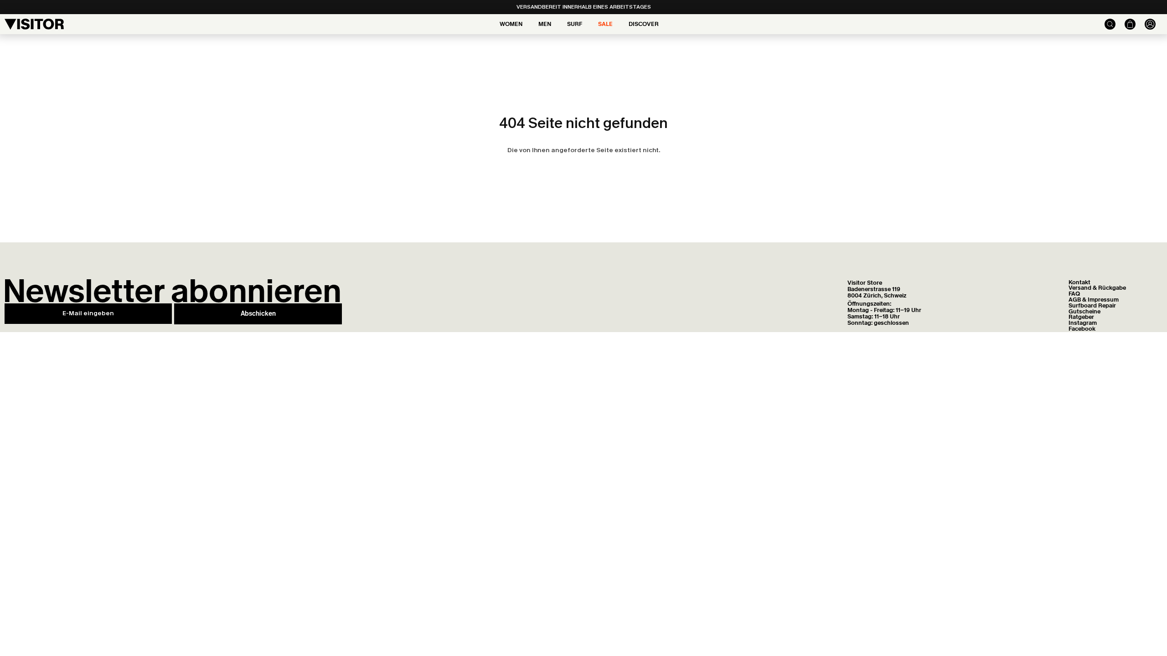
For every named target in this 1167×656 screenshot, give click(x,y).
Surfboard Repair (1092, 305)
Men (544, 24)
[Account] (1146, 24)
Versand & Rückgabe (1097, 288)
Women (511, 24)
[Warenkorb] (1125, 24)
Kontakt (1079, 282)
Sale (605, 24)
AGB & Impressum (1094, 299)
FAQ (1074, 293)
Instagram (1083, 323)
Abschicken (258, 313)
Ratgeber (1081, 317)
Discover (644, 24)
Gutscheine (1084, 311)
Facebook (1082, 329)
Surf (574, 24)
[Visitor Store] (34, 24)
